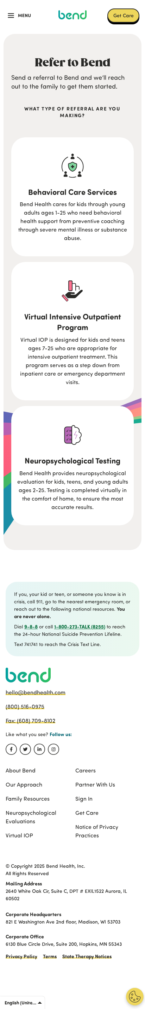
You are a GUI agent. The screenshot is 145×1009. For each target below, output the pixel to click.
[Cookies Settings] (135, 996)
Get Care (123, 15)
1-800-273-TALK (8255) (79, 626)
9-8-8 (31, 626)
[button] (19, 15)
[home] (72, 14)
